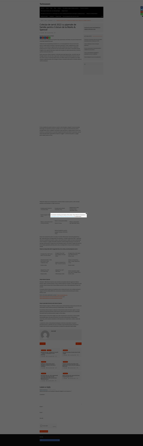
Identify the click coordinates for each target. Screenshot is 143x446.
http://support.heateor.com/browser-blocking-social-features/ (63, 216)
